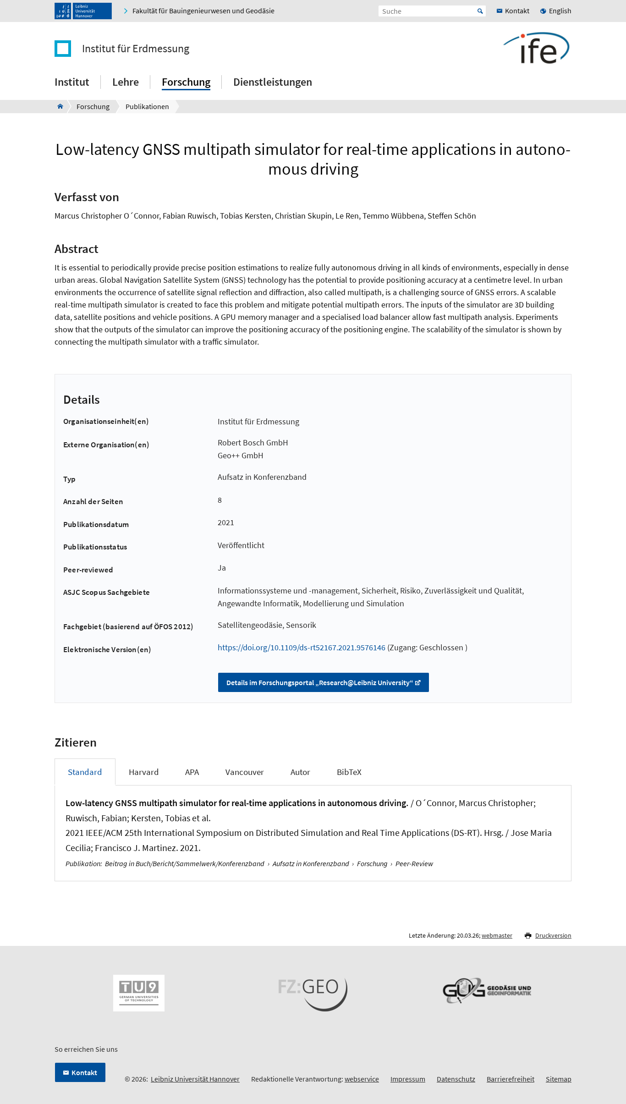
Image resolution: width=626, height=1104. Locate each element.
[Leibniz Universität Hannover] (83, 11)
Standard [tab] (85, 771)
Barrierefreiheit (510, 1078)
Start (480, 10)
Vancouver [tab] (244, 771)
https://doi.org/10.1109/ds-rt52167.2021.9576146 (301, 647)
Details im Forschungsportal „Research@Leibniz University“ (319, 682)
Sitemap (558, 1078)
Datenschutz (456, 1078)
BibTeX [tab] (349, 771)
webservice (362, 1078)
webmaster (497, 935)
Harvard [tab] (144, 771)
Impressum (407, 1078)
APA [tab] (192, 771)
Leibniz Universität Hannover (195, 1078)
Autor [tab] (300, 771)
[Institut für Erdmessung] (57, 106)
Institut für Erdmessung (135, 48)
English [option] (560, 10)
